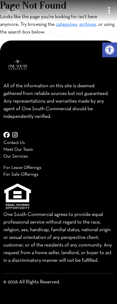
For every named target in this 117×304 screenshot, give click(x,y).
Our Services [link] (15, 156)
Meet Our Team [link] (18, 150)
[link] (109, 49)
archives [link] (87, 24)
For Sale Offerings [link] (21, 175)
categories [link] (66, 24)
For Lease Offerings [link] (22, 168)
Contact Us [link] (14, 143)
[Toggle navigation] (109, 10)
